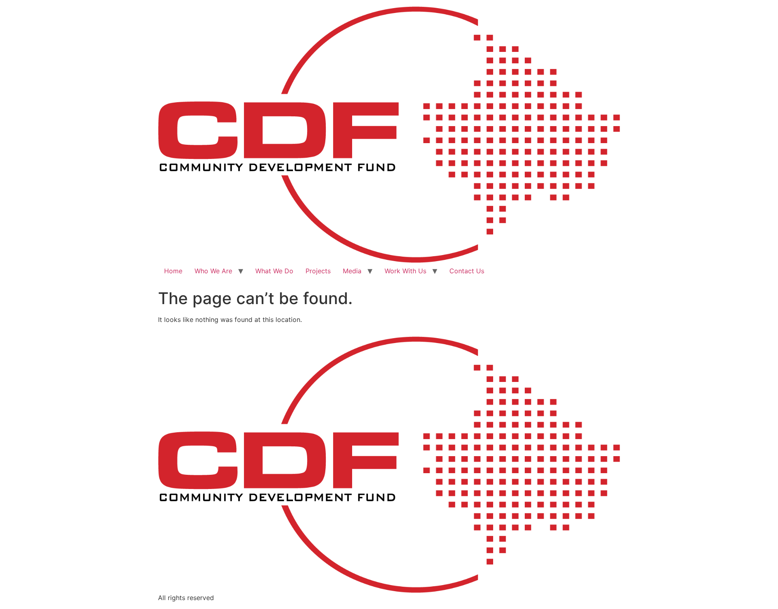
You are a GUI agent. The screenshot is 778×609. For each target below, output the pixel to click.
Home (173, 271)
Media (352, 271)
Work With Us (405, 271)
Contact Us (466, 271)
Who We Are (213, 271)
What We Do (274, 271)
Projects (318, 271)
